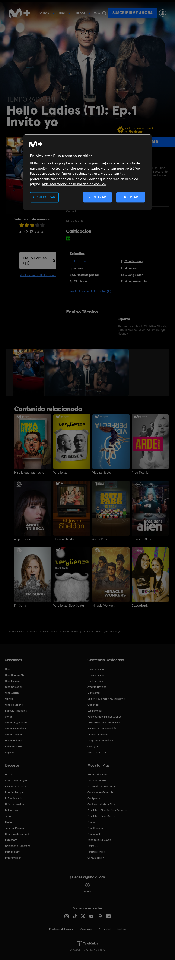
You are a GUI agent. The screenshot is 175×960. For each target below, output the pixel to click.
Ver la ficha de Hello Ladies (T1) (90, 291)
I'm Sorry (20, 605)
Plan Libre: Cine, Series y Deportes (107, 810)
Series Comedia (14, 734)
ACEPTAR (130, 197)
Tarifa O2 (93, 845)
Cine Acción (12, 692)
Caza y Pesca (95, 746)
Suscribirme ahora (132, 12)
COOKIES (121, 928)
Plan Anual (94, 833)
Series (44, 13)
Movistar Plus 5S (97, 752)
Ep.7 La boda (78, 281)
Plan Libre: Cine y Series (101, 816)
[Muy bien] (42, 225)
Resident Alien (141, 539)
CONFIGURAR (44, 197)
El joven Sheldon (64, 539)
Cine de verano (14, 704)
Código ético (95, 798)
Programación (13, 857)
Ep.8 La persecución (134, 281)
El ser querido (96, 669)
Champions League (16, 780)
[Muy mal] (21, 225)
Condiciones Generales (101, 792)
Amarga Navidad (97, 686)
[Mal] (27, 225)
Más (97, 13)
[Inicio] (19, 13)
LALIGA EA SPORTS (15, 786)
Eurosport (11, 839)
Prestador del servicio (61, 928)
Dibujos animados (98, 734)
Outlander (93, 704)
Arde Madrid (140, 472)
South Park (99, 539)
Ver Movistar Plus (97, 774)
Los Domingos (95, 680)
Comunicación (96, 857)
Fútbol (79, 13)
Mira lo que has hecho (29, 472)
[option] (29, 372)
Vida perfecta (101, 472)
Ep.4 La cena (129, 268)
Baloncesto (11, 810)
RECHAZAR (97, 197)
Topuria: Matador (15, 828)
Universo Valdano (15, 804)
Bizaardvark (140, 605)
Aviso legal (86, 928)
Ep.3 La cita (77, 268)
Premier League (14, 792)
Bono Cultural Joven (99, 839)
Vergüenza (60, 472)
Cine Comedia (13, 686)
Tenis (8, 816)
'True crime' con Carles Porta (104, 722)
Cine (61, 13)
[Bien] (37, 225)
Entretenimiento (14, 746)
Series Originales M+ (17, 722)
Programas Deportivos (100, 740)
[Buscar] (104, 13)
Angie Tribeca (23, 539)
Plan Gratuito (95, 828)
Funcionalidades (97, 780)
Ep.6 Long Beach (132, 275)
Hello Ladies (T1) (35, 260)
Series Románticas (15, 728)
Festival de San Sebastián (102, 728)
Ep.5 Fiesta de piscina (84, 275)
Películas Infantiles (16, 710)
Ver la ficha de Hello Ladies (38, 275)
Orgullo (9, 752)
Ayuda (87, 890)
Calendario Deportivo (17, 845)
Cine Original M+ (14, 675)
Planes (91, 822)
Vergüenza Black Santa (68, 605)
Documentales (13, 740)
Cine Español (12, 680)
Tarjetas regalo (96, 851)
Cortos (9, 698)
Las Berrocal (95, 710)
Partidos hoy (12, 851)
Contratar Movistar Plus (101, 804)
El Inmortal (94, 692)
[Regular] (32, 225)
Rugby (8, 822)
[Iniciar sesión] (162, 13)
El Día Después (13, 798)
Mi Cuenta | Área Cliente (102, 786)
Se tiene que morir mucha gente (106, 698)
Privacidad (104, 928)
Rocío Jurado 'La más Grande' (105, 716)
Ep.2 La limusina (132, 261)
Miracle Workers (103, 605)
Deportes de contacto (17, 833)
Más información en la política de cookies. (74, 184)
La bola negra (96, 675)
